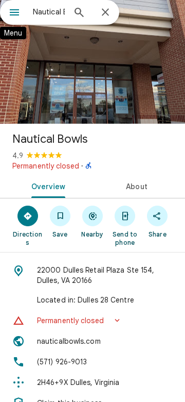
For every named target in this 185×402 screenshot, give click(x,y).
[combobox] (49, 12)
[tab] (46, 185)
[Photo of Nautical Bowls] (92, 62)
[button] (92, 320)
